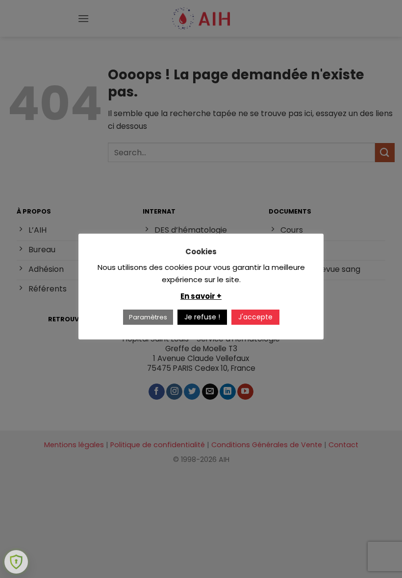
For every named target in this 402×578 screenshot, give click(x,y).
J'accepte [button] (255, 317)
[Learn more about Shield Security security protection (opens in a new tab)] (16, 562)
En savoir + (201, 296)
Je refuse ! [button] (202, 317)
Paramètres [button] (148, 317)
